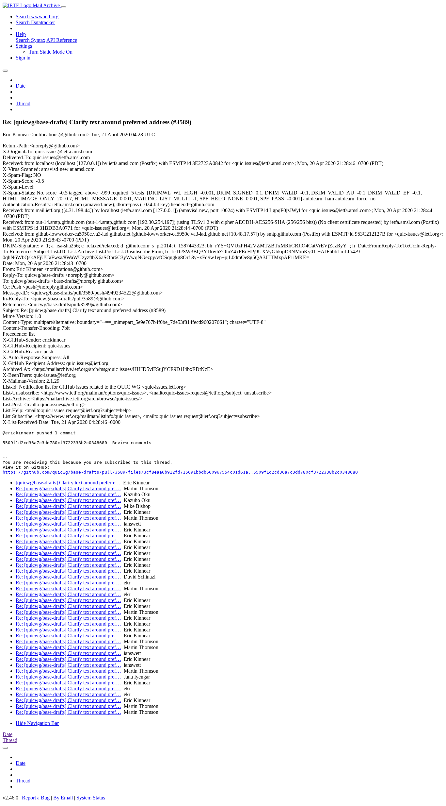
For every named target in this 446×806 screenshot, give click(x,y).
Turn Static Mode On (50, 52)
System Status (90, 797)
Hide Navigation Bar (37, 723)
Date (20, 86)
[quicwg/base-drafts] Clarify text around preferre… (68, 482)
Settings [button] (24, 46)
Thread (23, 103)
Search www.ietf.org (37, 16)
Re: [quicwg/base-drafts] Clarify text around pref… (68, 488)
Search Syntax (30, 40)
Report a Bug (36, 797)
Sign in (23, 57)
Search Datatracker (35, 22)
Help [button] (21, 34)
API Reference (61, 40)
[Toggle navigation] (63, 7)
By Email (63, 797)
